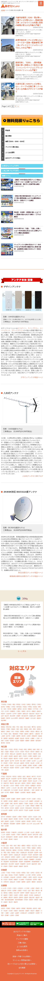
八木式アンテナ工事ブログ (32, 476)
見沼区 (16, 749)
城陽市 (16, 879)
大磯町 (32, 738)
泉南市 (21, 861)
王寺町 (11, 911)
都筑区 (3, 731)
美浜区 (29, 776)
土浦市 (27, 805)
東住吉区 (6, 848)
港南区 (13, 729)
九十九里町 (14, 790)
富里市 (27, 785)
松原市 (36, 852)
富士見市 (37, 758)
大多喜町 (22, 792)
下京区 (8, 872)
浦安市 (34, 783)
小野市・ (21, 895)
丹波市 (38, 888)
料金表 (7, 130)
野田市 (25, 778)
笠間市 (5, 801)
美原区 (13, 852)
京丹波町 (6, 877)
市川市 (39, 776)
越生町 (22, 763)
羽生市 (30, 754)
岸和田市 (7, 857)
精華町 (23, 882)
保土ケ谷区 (27, 727)
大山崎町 (21, 879)
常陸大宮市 (36, 808)
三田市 (14, 888)
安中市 (3, 817)
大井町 (7, 740)
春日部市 (19, 754)
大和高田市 (31, 913)
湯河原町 (38, 740)
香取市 (3, 788)
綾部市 (29, 882)
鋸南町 (34, 792)
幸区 (12, 731)
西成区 (3, 850)
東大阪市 (30, 852)
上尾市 (5, 756)
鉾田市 (21, 810)
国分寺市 (31, 713)
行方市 (12, 808)
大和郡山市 (23, 913)
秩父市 (27, 751)
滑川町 (27, 763)
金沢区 (39, 727)
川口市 (17, 751)
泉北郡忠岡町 (14, 861)
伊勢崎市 (8, 817)
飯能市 (38, 751)
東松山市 (12, 754)
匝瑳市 (39, 785)
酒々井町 (20, 788)
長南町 (17, 792)
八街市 (12, 785)
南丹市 (35, 877)
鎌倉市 (26, 734)
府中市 (29, 711)
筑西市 (5, 805)
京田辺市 (19, 877)
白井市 (22, 785)
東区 (8, 852)
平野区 (29, 848)
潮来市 (18, 799)
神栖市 (31, 801)
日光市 (21, 837)
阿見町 (3, 799)
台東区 (29, 704)
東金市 (5, 781)
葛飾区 (30, 709)
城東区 (23, 845)
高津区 (22, 731)
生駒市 (16, 911)
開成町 (22, 740)
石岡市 (8, 799)
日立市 (22, 808)
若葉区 (20, 776)
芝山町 (21, 790)
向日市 (5, 879)
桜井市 (35, 908)
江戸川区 (35, 709)
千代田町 (17, 821)
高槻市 (21, 866)
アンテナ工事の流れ (12, 147)
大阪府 (4, 843)
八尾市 (23, 857)
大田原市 (20, 832)
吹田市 (21, 859)
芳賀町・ (31, 837)
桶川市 (16, 758)
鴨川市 (12, 783)
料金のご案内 (22, 935)
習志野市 (15, 781)
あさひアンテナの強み (12, 158)
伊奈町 (5, 763)
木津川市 (6, 882)
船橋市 (3, 778)
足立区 (25, 709)
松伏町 (7, 770)
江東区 (39, 704)
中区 (17, 727)
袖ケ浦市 (6, 785)
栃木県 (4, 830)
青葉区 (39, 729)
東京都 (4, 702)
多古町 (35, 788)
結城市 (31, 810)
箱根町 (27, 740)
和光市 (5, 758)
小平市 (14, 713)
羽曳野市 (22, 864)
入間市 (30, 756)
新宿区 (18, 704)
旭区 (17, 729)
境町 (11, 803)
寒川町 (27, 738)
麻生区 (38, 731)
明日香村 (29, 908)
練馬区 (20, 709)
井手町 (34, 875)
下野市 (18, 834)
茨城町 (13, 799)
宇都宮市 (13, 832)
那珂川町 (35, 834)
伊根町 (25, 877)
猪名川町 (31, 897)
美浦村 (11, 810)
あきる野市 (14, 718)
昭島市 (34, 711)
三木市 (9, 888)
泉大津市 (11, 864)
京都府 (4, 870)
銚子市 (34, 776)
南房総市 (33, 785)
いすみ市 (13, 788)
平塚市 (21, 734)
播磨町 (5, 897)
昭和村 (32, 819)
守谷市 (26, 810)
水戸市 (16, 810)
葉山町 (22, 738)
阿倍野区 (26, 850)
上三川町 (26, 832)
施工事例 (8, 136)
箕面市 (17, 864)
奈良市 (3, 908)
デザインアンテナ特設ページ (32, 377)
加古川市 (16, 893)
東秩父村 (6, 767)
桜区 (25, 749)
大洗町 (34, 799)
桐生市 (11, 819)
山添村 (12, 915)
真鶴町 (32, 740)
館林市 (7, 821)
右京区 (18, 872)
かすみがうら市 (23, 801)
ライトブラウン (33, 328)
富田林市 (35, 855)
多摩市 (39, 716)
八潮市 (31, 758)
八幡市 (30, 877)
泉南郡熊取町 (36, 861)
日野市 (20, 713)
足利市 (3, 832)
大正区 (23, 848)
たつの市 (3, 888)
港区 (14, 704)
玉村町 (12, 821)
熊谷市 (12, 751)
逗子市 (8, 736)
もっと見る (22, 651)
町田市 (3, 713)
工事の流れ (22, 943)
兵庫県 (4, 885)
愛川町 (3, 743)
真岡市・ (37, 837)
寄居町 (27, 767)
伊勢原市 (34, 736)
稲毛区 (14, 776)
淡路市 (26, 897)
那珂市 (7, 808)
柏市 (20, 781)
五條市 (17, 913)
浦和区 (30, 749)
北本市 (26, 758)
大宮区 (11, 749)
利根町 (38, 805)
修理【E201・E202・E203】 (15, 141)
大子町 (36, 803)
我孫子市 (6, 783)
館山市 (8, 778)
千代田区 (3, 704)
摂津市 (13, 857)
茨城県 (4, 796)
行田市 (22, 751)
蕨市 (20, 756)
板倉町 (14, 817)
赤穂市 (5, 902)
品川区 (3, 707)
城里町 (21, 803)
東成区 (12, 848)
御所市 (18, 908)
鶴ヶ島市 (22, 761)
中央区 (9, 704)
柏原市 (5, 855)
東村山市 (25, 713)
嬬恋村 (23, 821)
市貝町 (8, 832)
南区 (21, 727)
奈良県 (4, 906)
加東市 (22, 893)
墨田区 (34, 704)
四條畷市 (31, 859)
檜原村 (39, 718)
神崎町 (30, 788)
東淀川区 (17, 848)
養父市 (11, 902)
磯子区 (34, 727)
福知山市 (12, 882)
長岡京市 (39, 882)
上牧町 (12, 913)
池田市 (11, 855)
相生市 (38, 897)
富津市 (29, 783)
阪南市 (16, 866)
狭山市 (25, 754)
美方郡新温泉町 (9, 899)
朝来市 (16, 897)
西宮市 (31, 899)
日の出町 (33, 718)
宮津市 (35, 879)
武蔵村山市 (32, 716)
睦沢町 (38, 790)
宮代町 (32, 767)
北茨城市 (37, 801)
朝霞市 (35, 756)
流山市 (35, 781)
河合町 (5, 911)
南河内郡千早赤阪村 (32, 857)
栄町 (25, 788)
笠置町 (18, 882)
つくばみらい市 (19, 805)
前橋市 (23, 823)
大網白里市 (7, 790)
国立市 (38, 713)
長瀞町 (35, 765)
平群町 (8, 908)
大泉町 (20, 817)
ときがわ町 (18, 765)
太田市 (30, 817)
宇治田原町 (28, 879)
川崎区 (8, 731)
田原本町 (21, 911)
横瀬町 (25, 765)
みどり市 (29, 823)
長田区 (5, 893)
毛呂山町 (16, 763)
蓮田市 (7, 761)
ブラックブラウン (17, 330)
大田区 (13, 707)
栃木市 (30, 834)
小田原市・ (38, 734)
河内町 (11, 801)
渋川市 (21, 819)
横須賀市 (15, 734)
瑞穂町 (27, 718)
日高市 (29, 761)
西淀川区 (8, 850)
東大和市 (12, 716)
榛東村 (38, 819)
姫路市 (5, 895)
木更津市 (13, 778)
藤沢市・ (32, 734)
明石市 (11, 897)
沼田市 (34, 821)
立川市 (7, 711)
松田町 (12, 740)
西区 (14, 727)
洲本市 (21, 897)
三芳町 (11, 763)
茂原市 (30, 778)
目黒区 (8, 707)
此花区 (32, 850)
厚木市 (23, 736)
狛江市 (7, 716)
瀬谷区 (26, 729)
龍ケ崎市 (37, 810)
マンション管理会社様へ (22, 960)
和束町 (11, 879)
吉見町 (7, 765)
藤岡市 (18, 823)
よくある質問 (9, 152)
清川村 (8, 743)
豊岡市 (36, 899)
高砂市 (16, 902)
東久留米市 (25, 716)
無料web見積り (22, 950)
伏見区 (23, 872)
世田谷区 (19, 707)
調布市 (39, 711)
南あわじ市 (34, 893)
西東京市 (21, 718)
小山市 (32, 832)
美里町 (12, 767)
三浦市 (13, 736)
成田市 (35, 778)
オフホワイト (22, 328)
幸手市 (17, 761)
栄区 (30, 729)
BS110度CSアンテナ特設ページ (30, 573)
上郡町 (32, 888)
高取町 (38, 911)
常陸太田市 (28, 808)
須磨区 (11, 893)
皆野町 (30, 765)
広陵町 (13, 908)
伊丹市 (9, 890)
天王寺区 (20, 850)
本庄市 (7, 754)
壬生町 (5, 839)
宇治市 (16, 875)
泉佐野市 (6, 861)
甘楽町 (5, 819)
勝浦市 (25, 781)
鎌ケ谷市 (17, 783)
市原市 (30, 781)
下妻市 (26, 803)
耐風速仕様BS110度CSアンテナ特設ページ (26, 576)
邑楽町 (25, 817)
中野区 (30, 707)
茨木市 (29, 864)
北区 (5, 709)
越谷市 (16, 756)
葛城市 (27, 911)
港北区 (3, 729)
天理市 (38, 913)
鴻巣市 (35, 754)
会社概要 (22, 968)
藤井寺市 (34, 864)
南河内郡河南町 (13, 859)
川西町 (17, 915)
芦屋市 (26, 899)
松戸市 (20, 778)
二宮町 (38, 738)
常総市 (31, 803)
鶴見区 (3, 727)
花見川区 (8, 776)
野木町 (26, 837)
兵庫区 (20, 890)
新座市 (11, 758)
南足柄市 (11, 738)
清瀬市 (18, 716)
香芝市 (32, 911)
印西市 (17, 785)
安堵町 (7, 915)
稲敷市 (23, 799)
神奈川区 (8, 727)
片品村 (35, 817)
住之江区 (34, 845)
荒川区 (9, 709)
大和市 (29, 736)
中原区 (17, 731)
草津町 (16, 819)
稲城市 (3, 718)
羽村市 (8, 718)
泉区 (34, 729)
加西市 (27, 893)
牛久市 (29, 799)
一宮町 (32, 790)
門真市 (11, 866)
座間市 (5, 738)
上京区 (3, 872)
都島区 (14, 850)
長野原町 (6, 823)
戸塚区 (8, 729)
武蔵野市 (12, 711)
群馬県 (4, 814)
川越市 (7, 751)
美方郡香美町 (19, 899)
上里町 (22, 767)
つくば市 (11, 805)
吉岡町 (7, 826)
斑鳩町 (23, 908)
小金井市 (8, 713)
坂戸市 (12, 761)
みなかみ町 (36, 823)
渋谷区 (25, 707)
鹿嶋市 (16, 801)
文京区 (23, 704)
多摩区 (27, 731)
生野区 (39, 848)
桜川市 (16, 803)
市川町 (31, 895)
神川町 (17, 767)
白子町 (7, 792)
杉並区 (35, 707)
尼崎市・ (26, 895)
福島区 (34, 848)
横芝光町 (26, 790)
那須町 (16, 837)
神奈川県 (5, 724)
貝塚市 (5, 866)
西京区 (11, 875)
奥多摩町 (3, 720)
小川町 (38, 763)
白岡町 (38, 767)
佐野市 (8, 834)
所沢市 (32, 751)
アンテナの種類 (22, 939)
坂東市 (17, 808)
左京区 (38, 872)
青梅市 (23, 711)
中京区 (13, 872)
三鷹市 (18, 711)
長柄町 (12, 792)
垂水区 (38, 890)
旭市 (10, 781)
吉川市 (34, 761)
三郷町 (7, 913)
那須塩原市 (9, 837)
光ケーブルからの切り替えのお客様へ (22, 964)
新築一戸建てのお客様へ (22, 956)
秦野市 (18, 736)
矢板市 (16, 839)
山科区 (32, 872)
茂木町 (11, 839)
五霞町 (7, 803)
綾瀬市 (17, 738)
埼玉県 (4, 747)
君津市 (23, 783)
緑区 (21, 729)
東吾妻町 (12, 823)
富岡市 (29, 821)
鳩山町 (12, 765)
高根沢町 (24, 834)
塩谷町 (13, 834)
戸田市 (25, 756)
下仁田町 (26, 819)
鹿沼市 (38, 832)
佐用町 (14, 890)
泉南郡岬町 (27, 861)
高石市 (26, 866)
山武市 (8, 788)
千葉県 (4, 774)
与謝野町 (21, 875)
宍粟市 (11, 895)
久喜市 (21, 758)
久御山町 (12, 877)
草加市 (11, 756)
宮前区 (32, 731)
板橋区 (14, 709)
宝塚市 (16, 895)
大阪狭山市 (23, 852)
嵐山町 (32, 763)
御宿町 (29, 792)
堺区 (5, 852)
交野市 (18, 857)
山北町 (17, 740)
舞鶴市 (34, 882)
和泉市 (26, 859)
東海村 (32, 805)
